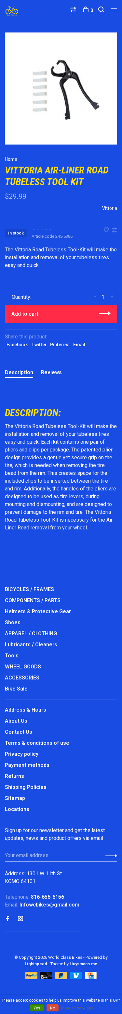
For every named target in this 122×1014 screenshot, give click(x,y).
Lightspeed (36, 963)
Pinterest (60, 344)
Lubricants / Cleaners (31, 644)
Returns (14, 776)
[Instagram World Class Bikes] (20, 919)
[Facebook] (7, 919)
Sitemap (15, 798)
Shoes (12, 622)
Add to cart (24, 314)
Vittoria (109, 208)
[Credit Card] (91, 977)
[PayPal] (32, 977)
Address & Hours (25, 710)
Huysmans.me (83, 963)
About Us (16, 721)
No (52, 1008)
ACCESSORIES (22, 678)
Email (79, 344)
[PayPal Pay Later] (62, 977)
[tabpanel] (61, 88)
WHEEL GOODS (23, 667)
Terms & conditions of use (37, 743)
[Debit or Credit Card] (47, 977)
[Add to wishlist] (107, 230)
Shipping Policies (26, 787)
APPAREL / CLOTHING (31, 633)
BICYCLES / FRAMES (29, 589)
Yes (37, 1008)
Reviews (51, 372)
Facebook (17, 344)
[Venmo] (76, 977)
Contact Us (18, 732)
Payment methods (27, 765)
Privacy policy (21, 754)
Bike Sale (16, 689)
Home (11, 159)
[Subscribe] (109, 855)
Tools (12, 656)
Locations (17, 809)
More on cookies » (77, 1008)
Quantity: (21, 297)
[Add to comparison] (114, 230)
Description (19, 372)
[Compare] (74, 10)
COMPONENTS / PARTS (33, 600)
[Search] (102, 10)
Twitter (39, 344)
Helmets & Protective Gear (38, 611)
